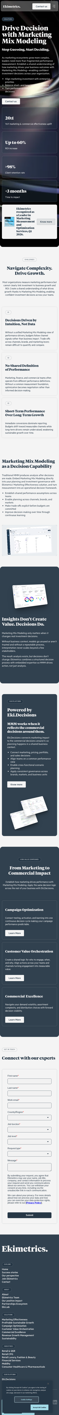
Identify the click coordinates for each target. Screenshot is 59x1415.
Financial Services (11, 1360)
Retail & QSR (8, 1350)
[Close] (48, 1384)
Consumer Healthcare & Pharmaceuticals (23, 1366)
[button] (54, 6)
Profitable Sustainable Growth (18, 1322)
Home (5, 1269)
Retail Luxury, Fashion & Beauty (19, 1357)
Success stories (10, 1272)
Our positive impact (12, 1300)
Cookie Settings (26, 1400)
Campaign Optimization (14, 1325)
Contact (6, 1281)
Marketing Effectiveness (14, 1319)
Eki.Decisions (9, 1379)
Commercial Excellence (14, 1332)
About (5, 1294)
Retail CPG (7, 1354)
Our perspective (10, 1275)
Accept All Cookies (39, 1407)
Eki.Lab (6, 1307)
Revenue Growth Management (18, 1335)
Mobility (6, 1363)
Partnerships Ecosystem (14, 1303)
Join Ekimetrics (10, 1278)
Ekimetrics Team (10, 1297)
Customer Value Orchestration (18, 1329)
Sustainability (9, 1338)
